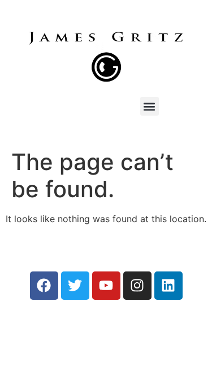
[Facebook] (44, 285)
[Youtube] (106, 285)
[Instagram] (137, 285)
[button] (149, 106)
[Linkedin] (168, 285)
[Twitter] (75, 285)
